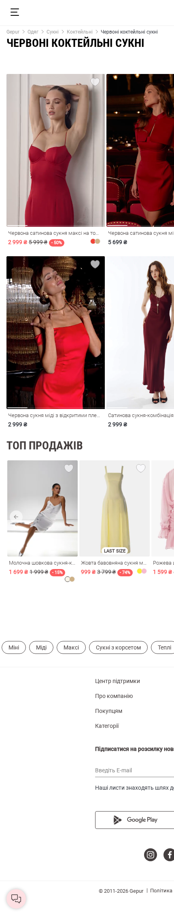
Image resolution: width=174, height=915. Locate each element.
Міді (41, 647)
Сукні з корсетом (118, 647)
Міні (13, 647)
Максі (71, 647)
